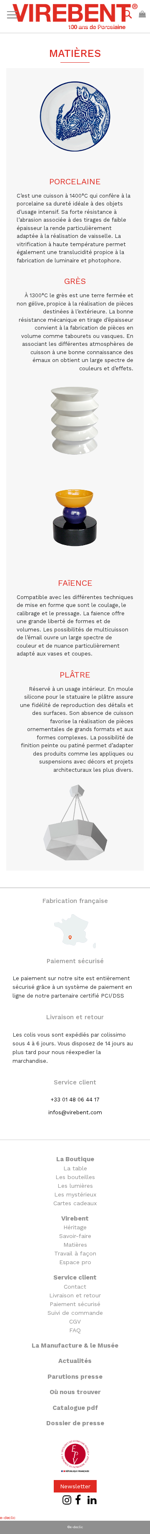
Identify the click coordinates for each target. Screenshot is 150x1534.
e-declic (7, 1517)
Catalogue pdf (75, 1408)
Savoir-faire (75, 1236)
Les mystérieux (75, 1194)
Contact (75, 1286)
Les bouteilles (75, 1177)
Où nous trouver (75, 1392)
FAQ (75, 1330)
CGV (75, 1321)
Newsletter (75, 1486)
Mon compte (96, 25)
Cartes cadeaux (75, 1203)
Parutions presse (75, 1376)
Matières (75, 1244)
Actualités (75, 1361)
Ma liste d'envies (49, 25)
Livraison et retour (75, 1295)
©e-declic (75, 1527)
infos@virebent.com (75, 1112)
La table (75, 1168)
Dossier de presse (75, 1423)
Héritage (75, 1227)
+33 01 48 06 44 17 (75, 1099)
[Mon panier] (142, 13)
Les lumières (75, 1185)
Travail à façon (75, 1253)
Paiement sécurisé (75, 1304)
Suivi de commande (75, 1312)
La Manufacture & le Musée (75, 1345)
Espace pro (75, 1262)
